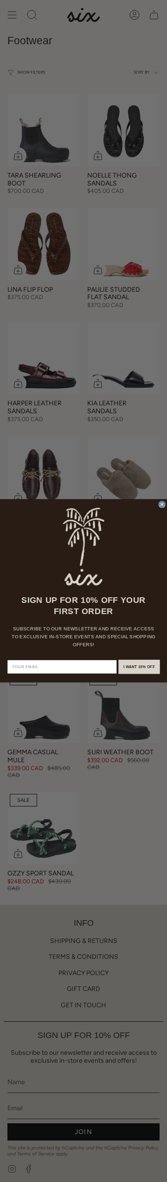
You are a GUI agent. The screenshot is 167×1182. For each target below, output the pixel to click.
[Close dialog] (162, 504)
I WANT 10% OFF (139, 667)
